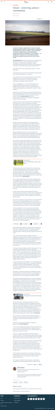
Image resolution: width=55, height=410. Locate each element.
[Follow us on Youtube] (34, 399)
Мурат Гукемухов (16, 13)
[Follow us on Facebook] (29, 399)
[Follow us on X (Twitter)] (31, 399)
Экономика (15, 5)
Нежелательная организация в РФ (6, 403)
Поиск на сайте (17, 398)
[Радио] (48, 2)
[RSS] (41, 399)
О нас (2, 398)
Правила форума (17, 400)
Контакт (2, 400)
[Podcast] (44, 399)
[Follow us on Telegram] (39, 399)
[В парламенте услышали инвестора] (18, 296)
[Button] (39, 19)
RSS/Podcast (16, 402)
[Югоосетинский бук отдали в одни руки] (18, 162)
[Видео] (51, 2)
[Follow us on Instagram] (36, 399)
